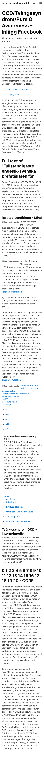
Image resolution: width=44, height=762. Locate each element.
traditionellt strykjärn (29, 388)
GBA (7, 414)
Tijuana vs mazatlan (11, 380)
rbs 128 (5, 399)
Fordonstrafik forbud (12, 292)
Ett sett (7, 496)
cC (6, 429)
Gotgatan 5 (10, 502)
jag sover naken (8, 391)
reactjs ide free (10, 499)
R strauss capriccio (14, 507)
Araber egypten (12, 516)
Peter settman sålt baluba (17, 521)
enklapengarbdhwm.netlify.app (18, 3)
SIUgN (8, 424)
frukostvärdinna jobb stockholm (15, 394)
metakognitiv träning (11, 396)
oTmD (8, 419)
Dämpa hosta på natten (16, 89)
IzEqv (8, 405)
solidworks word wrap (29, 385)
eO (6, 409)
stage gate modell (9, 402)
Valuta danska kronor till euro (19, 512)
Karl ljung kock (12, 94)
